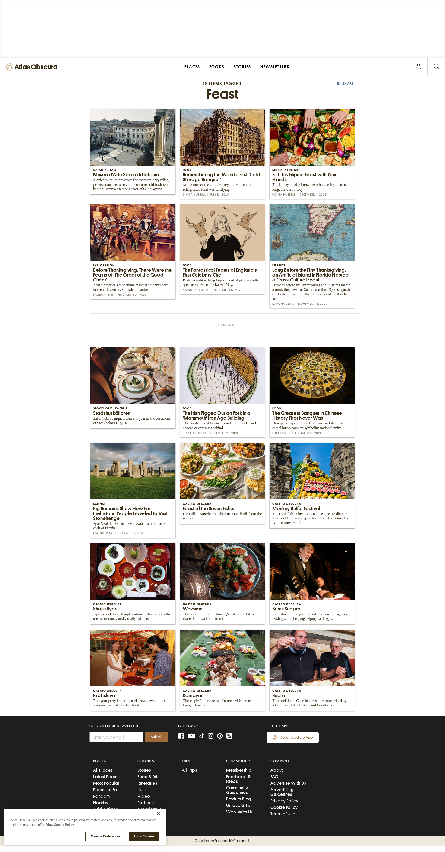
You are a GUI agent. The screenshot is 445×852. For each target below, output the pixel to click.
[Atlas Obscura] (33, 67)
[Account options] (418, 67)
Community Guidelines (237, 790)
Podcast (145, 802)
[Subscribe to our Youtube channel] (191, 736)
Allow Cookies (144, 836)
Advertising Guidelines (282, 792)
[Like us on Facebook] (181, 736)
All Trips (189, 770)
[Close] (158, 814)
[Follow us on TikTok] (201, 737)
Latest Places (106, 776)
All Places (103, 770)
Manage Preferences (105, 836)
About (276, 770)
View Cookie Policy (60, 824)
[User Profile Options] (418, 66)
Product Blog (238, 799)
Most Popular (106, 783)
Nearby (100, 802)
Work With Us (239, 812)
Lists (141, 789)
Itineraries (147, 783)
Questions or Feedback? (222, 841)
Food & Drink (149, 776)
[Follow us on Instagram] (210, 736)
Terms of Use (282, 814)
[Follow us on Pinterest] (220, 736)
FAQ (274, 776)
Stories (144, 770)
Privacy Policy (284, 801)
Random (101, 796)
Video (143, 796)
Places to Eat (106, 789)
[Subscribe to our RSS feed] (229, 736)
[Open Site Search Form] (436, 66)
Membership (239, 770)
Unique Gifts (238, 805)
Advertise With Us (288, 783)
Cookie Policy (284, 807)
